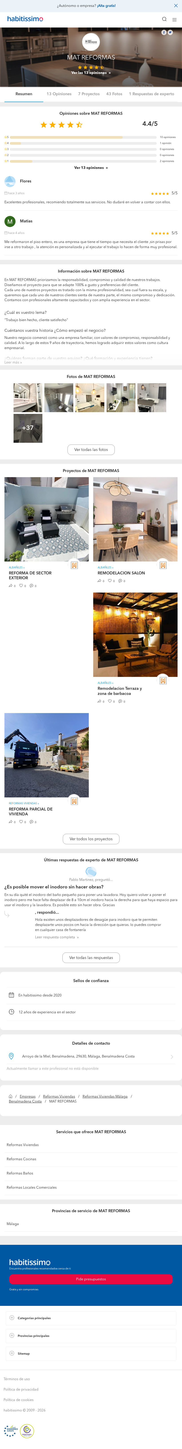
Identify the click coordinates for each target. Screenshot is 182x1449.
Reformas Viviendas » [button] (24, 803)
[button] (91, 1318)
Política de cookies (19, 1400)
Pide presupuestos (91, 1441)
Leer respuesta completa (55, 937)
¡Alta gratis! (106, 6)
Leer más (11, 362)
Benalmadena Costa (25, 1101)
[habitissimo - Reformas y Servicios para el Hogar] (20, 19)
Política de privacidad (21, 1390)
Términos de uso (17, 1379)
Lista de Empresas (20, 1365)
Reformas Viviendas (59, 1097)
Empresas (28, 1097)
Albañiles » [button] (17, 567)
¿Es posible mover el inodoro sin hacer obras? (53, 887)
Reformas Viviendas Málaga (105, 1097)
